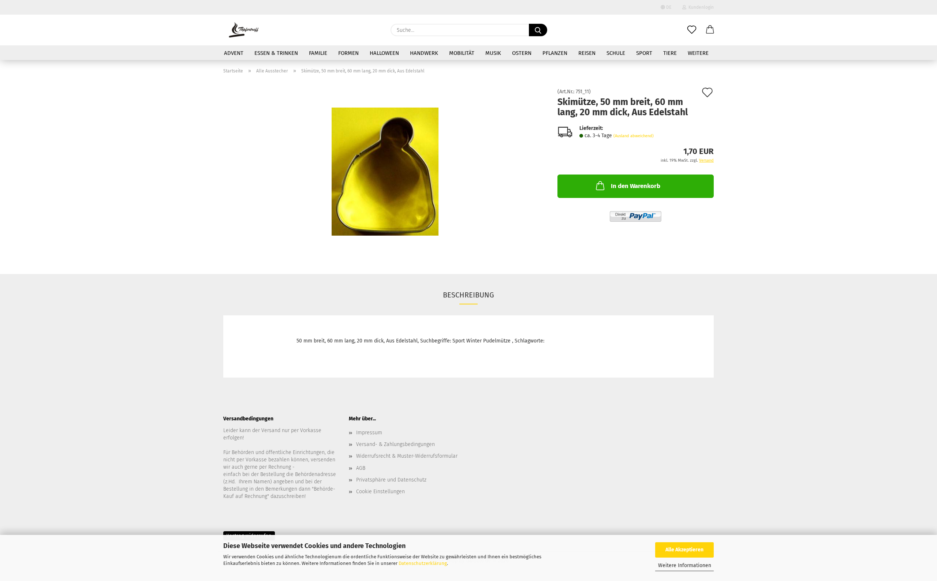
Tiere (670, 53)
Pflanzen (554, 53)
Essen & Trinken (276, 53)
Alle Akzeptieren (684, 550)
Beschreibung (468, 294)
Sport (644, 53)
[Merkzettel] (692, 30)
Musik (493, 53)
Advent (233, 53)
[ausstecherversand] (243, 30)
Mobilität (461, 53)
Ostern (521, 53)
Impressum (369, 433)
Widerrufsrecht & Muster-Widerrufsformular (407, 456)
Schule (615, 53)
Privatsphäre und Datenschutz (391, 480)
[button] (710, 30)
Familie (318, 53)
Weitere (698, 53)
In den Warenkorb (635, 186)
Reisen (587, 53)
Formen (348, 53)
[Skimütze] (385, 171)
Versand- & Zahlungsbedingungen (395, 444)
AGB (360, 468)
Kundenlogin (700, 7)
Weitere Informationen (684, 565)
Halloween (384, 53)
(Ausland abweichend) (633, 136)
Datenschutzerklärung (423, 563)
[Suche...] (538, 30)
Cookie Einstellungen (380, 491)
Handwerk (424, 53)
